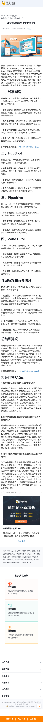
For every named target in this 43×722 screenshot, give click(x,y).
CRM (3, 16)
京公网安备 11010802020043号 (17, 706)
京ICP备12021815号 (31, 706)
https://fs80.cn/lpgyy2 (29, 147)
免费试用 (33, 719)
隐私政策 (25, 704)
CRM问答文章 (12, 16)
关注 (29, 28)
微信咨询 (9, 719)
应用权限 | (20, 704)
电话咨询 (21, 719)
